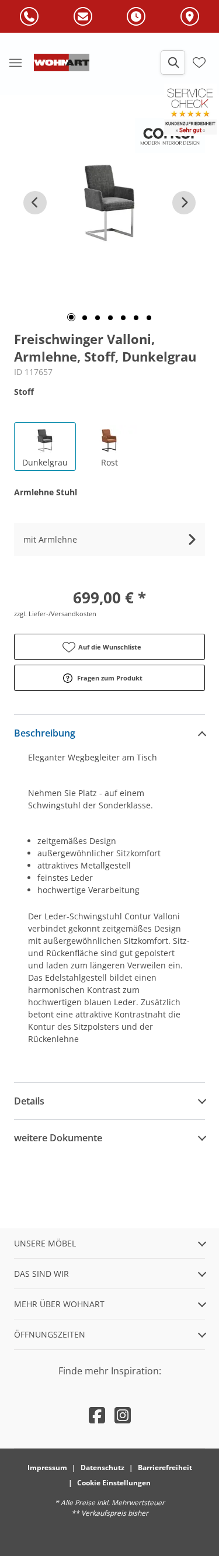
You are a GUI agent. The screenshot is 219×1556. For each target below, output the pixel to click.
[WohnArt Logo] (61, 62)
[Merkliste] (199, 62)
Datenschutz (102, 1467)
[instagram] (122, 1415)
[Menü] (15, 62)
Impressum (47, 1467)
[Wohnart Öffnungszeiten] (136, 17)
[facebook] (97, 1415)
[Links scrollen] (35, 202)
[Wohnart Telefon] (29, 17)
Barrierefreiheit (165, 1467)
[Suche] (173, 62)
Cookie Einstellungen (114, 1483)
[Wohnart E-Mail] (83, 17)
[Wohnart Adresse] (189, 17)
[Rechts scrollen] (184, 202)
